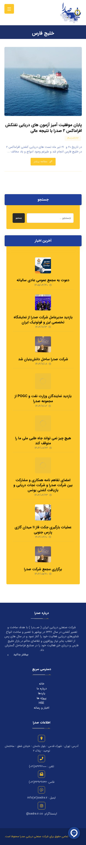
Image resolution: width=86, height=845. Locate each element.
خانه (41, 683)
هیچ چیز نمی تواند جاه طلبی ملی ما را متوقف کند (43, 440)
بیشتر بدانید (20, 654)
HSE (41, 703)
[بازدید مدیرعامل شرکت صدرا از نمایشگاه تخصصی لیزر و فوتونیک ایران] (43, 302)
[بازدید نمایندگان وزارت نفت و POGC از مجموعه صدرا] (43, 381)
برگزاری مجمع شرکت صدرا (43, 569)
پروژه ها (41, 698)
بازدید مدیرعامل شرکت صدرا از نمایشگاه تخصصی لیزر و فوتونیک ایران (43, 319)
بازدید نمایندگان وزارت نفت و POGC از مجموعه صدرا (43, 398)
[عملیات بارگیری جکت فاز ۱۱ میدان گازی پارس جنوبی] (43, 512)
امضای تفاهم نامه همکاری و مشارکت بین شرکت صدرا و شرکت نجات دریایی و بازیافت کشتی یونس (43, 485)
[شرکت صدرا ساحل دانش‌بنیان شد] (43, 344)
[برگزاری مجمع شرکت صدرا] (43, 554)
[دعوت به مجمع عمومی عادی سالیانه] (43, 265)
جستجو (19, 218)
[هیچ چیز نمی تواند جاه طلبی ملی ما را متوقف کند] (43, 423)
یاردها (41, 693)
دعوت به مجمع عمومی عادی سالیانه (43, 280)
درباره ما (42, 688)
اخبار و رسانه (41, 707)
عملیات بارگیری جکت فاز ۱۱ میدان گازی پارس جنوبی (43, 529)
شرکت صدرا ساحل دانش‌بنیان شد (43, 359)
